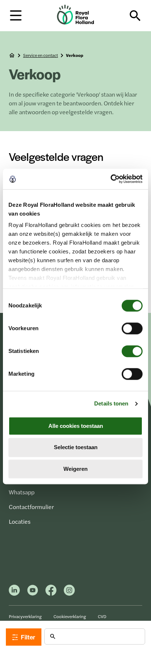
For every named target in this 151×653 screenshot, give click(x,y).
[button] (16, 15)
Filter (28, 636)
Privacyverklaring (25, 616)
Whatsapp (21, 492)
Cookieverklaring (70, 616)
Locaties (19, 521)
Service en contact (40, 55)
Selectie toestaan (75, 447)
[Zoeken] (135, 16)
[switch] (132, 328)
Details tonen (111, 403)
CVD (102, 616)
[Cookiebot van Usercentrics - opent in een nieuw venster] (110, 179)
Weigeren (75, 469)
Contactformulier (31, 506)
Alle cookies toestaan (75, 426)
